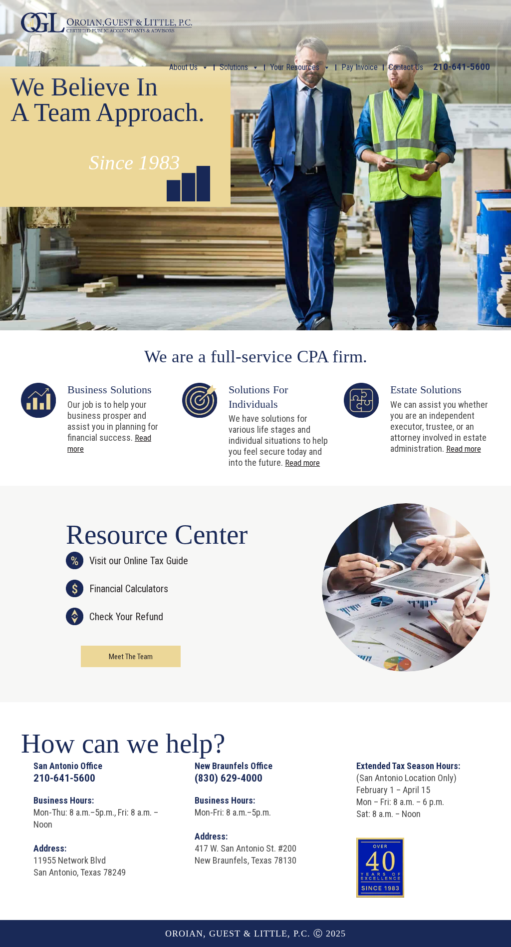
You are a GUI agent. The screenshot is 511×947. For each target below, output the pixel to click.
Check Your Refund (126, 617)
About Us (183, 67)
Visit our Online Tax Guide (138, 561)
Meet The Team (131, 656)
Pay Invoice (359, 67)
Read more (302, 463)
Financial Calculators (128, 589)
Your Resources (294, 67)
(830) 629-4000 (228, 778)
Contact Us (406, 67)
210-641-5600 (461, 66)
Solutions (234, 67)
